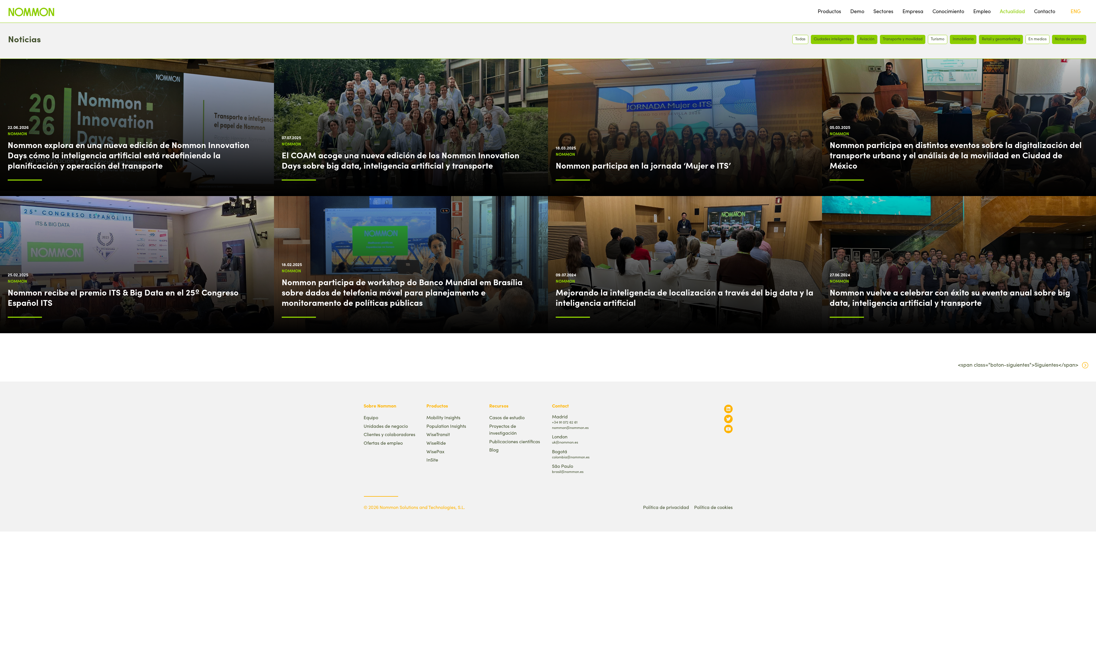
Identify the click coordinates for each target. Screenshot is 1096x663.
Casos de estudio (507, 417)
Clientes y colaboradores (389, 434)
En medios (1037, 38)
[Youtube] (728, 429)
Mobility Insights (443, 417)
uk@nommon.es (565, 442)
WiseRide (436, 443)
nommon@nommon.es (570, 427)
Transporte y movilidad (902, 38)
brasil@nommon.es (567, 471)
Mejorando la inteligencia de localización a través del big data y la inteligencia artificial (684, 297)
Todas (800, 38)
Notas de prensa (1069, 38)
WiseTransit (438, 434)
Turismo (937, 38)
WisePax (435, 451)
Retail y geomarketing (1001, 38)
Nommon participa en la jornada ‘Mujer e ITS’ (643, 165)
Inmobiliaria (963, 38)
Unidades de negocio (386, 426)
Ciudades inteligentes (832, 38)
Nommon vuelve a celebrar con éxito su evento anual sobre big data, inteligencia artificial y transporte (950, 297)
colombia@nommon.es (570, 456)
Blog (494, 450)
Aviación (867, 38)
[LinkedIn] (728, 409)
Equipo (371, 417)
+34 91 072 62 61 (564, 422)
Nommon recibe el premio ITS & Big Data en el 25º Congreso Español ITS (123, 297)
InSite (432, 460)
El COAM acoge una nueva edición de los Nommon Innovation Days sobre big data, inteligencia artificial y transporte (400, 160)
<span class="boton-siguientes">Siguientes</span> (1018, 364)
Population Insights (446, 426)
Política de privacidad (666, 507)
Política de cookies (713, 507)
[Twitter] (728, 419)
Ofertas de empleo (383, 443)
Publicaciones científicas (514, 441)
